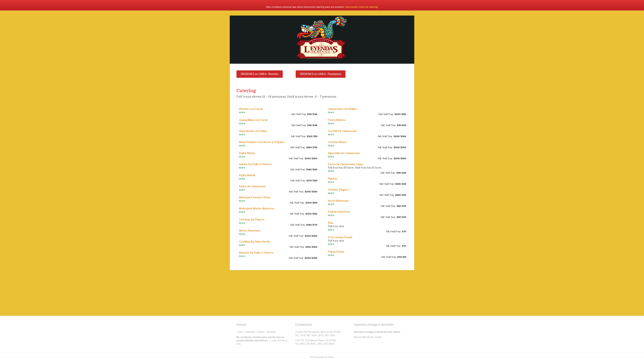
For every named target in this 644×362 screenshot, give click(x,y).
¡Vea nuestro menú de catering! (361, 7)
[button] (259, 74)
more (242, 112)
